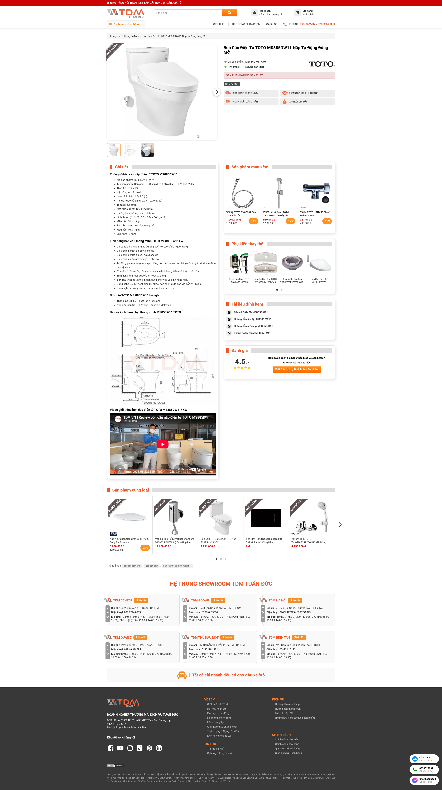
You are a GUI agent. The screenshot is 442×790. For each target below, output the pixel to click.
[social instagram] (130, 748)
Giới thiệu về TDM (217, 704)
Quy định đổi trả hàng (287, 748)
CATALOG (271, 24)
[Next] (216, 92)
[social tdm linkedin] (159, 748)
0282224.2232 (287, 649)
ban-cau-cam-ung (132, 566)
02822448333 (326, 24)
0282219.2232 (210, 649)
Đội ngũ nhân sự (216, 708)
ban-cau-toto (152, 566)
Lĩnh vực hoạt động (218, 713)
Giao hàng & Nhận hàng (288, 753)
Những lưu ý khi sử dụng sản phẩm (295, 717)
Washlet (169, 184)
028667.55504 (210, 612)
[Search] (229, 12)
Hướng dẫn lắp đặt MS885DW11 (253, 319)
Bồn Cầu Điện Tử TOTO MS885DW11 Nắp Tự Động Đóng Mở (174, 36)
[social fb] (110, 748)
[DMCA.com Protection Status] (115, 765)
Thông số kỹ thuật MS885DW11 (252, 333)
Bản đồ (142, 600)
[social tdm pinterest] (149, 748)
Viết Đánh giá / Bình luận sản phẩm (297, 369)
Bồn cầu (121, 279)
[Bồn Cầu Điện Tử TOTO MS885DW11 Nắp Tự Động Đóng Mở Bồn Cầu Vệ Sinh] (162, 92)
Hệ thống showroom (219, 717)
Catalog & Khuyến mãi (219, 753)
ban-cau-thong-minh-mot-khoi (177, 566)
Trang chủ (115, 36)
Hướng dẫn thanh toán (288, 708)
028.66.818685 (132, 649)
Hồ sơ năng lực (216, 722)
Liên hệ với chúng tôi (219, 735)
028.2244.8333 (132, 612)
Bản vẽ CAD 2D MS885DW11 (251, 312)
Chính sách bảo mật (286, 739)
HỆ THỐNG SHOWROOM (246, 24)
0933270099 (304, 612)
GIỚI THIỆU (219, 24)
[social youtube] (120, 748)
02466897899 (287, 612)
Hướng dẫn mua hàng (287, 704)
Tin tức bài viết (215, 748)
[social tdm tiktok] (139, 748)
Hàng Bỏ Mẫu (131, 36)
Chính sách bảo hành (287, 744)
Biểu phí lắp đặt (284, 713)
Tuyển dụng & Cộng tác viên (223, 731)
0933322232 (307, 24)
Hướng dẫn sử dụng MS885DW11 (253, 326)
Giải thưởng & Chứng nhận (222, 726)
